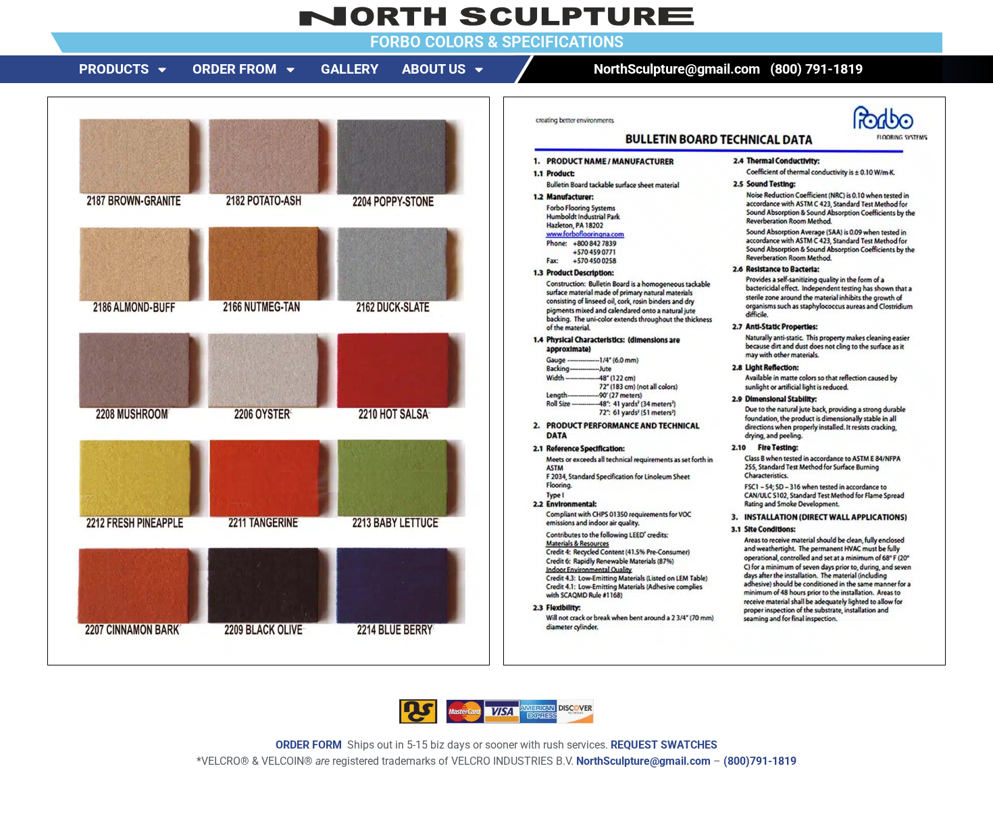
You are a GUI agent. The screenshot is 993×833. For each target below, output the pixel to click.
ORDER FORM (309, 744)
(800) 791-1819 (816, 69)
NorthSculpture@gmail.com (677, 69)
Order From (235, 69)
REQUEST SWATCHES (664, 744)
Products (114, 69)
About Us (433, 69)
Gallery (349, 69)
